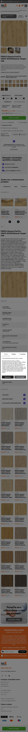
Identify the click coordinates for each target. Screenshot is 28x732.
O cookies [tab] (22, 354)
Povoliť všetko (20, 377)
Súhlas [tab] (6, 354)
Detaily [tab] (14, 354)
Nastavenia (8, 377)
